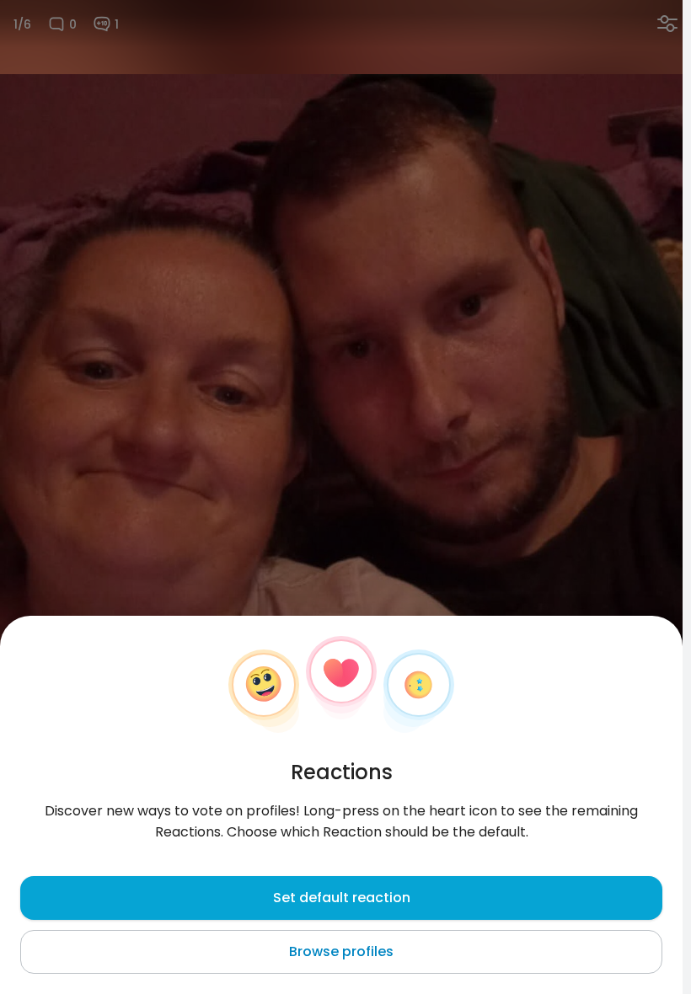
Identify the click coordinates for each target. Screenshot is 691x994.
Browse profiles (341, 951)
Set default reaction (341, 897)
